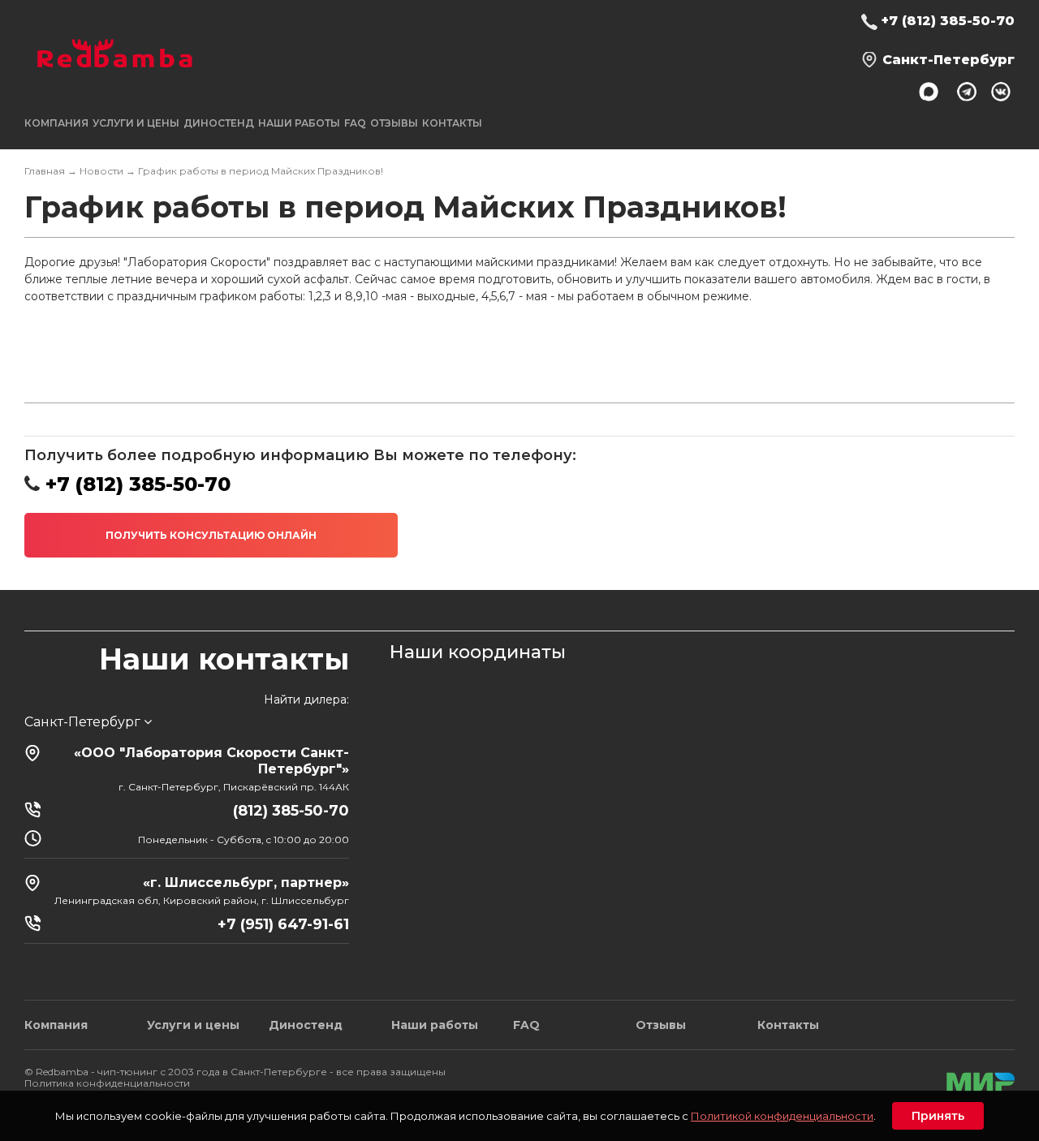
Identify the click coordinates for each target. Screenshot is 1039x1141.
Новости (101, 171)
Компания (56, 1025)
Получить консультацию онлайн (211, 535)
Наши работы (299, 123)
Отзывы (394, 123)
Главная (44, 171)
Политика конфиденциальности (107, 1083)
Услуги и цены (193, 1025)
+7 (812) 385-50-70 (948, 20)
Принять (938, 1116)
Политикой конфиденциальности (782, 1115)
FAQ (355, 123)
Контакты (452, 123)
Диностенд (218, 123)
